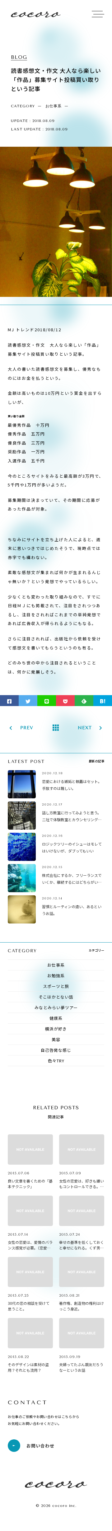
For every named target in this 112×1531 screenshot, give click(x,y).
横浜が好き (56, 1029)
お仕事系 (56, 965)
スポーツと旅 (56, 986)
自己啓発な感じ (56, 1050)
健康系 (56, 1018)
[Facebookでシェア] (9, 700)
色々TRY (56, 1061)
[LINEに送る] (46, 700)
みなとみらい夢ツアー (56, 1007)
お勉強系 (56, 976)
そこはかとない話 (56, 997)
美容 (56, 1039)
